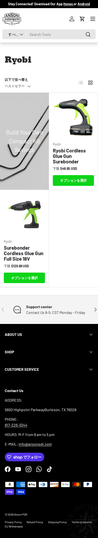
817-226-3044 (16, 425)
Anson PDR (20, 514)
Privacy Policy (13, 522)
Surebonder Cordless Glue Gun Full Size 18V (23, 253)
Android (84, 4)
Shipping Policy (57, 522)
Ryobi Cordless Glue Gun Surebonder (69, 155)
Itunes (68, 4)
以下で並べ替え (16, 79)
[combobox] (49, 34)
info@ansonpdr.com (35, 444)
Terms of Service (82, 522)
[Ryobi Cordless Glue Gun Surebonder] (73, 117)
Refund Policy (35, 522)
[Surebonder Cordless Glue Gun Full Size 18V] (24, 214)
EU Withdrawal (14, 526)
